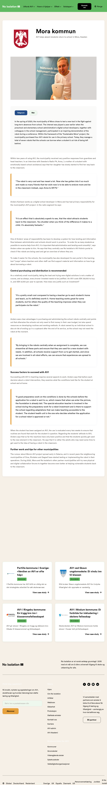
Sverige (46, 783)
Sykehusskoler (53, 760)
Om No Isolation (54, 694)
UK (53, 783)
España (59, 783)
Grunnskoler (52, 751)
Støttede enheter (54, 715)
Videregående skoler (55, 755)
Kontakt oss (84, 6)
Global (9, 783)
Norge (39, 783)
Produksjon (52, 711)
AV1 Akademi (52, 733)
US (74, 783)
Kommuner (51, 747)
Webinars (51, 702)
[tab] (21, 112)
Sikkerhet (51, 707)
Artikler (50, 698)
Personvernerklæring (83, 782)
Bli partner (91, 720)
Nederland (30, 783)
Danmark (67, 783)
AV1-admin (51, 728)
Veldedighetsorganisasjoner (58, 764)
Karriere (50, 724)
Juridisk (97, 782)
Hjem (49, 689)
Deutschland (18, 783)
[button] (29, 6)
